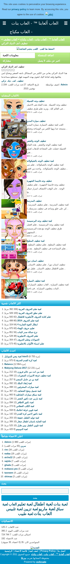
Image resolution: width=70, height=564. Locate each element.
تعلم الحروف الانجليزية (27, 336)
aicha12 (8, 457)
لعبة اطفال (43, 504)
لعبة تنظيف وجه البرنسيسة (39, 221)
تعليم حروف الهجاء (25, 328)
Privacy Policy (48, 551)
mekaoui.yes (11, 469)
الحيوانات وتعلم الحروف (28, 339)
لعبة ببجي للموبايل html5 (16, 356)
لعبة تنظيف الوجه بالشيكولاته (40, 161)
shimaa (8, 476)
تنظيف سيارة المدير (36, 121)
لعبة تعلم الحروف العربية (30, 309)
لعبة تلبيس (14, 509)
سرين (23, 446)
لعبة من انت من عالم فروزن (30, 372)
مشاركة (7, 60)
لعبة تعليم (25, 504)
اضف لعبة (33, 551)
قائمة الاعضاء (21, 551)
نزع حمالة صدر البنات (27, 332)
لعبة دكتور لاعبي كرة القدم (29, 414)
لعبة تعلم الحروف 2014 (28, 320)
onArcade (41, 562)
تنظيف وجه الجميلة (36, 101)
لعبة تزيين (31, 509)
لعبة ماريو (47, 508)
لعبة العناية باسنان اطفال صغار (31, 421)
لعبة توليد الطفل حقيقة (28, 417)
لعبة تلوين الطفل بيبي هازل (30, 425)
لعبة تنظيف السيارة (36, 281)
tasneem (8, 472)
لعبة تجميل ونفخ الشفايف (29, 391)
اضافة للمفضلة (46, 55)
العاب (13, 504)
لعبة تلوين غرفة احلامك (27, 410)
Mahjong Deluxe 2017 (15, 368)
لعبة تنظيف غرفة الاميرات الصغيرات (34, 375)
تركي (3, 81)
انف (14, 81)
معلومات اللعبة (11, 55)
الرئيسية (8, 551)
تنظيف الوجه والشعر (36, 141)
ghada (7, 465)
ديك (9, 81)
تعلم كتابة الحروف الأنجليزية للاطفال (34, 317)
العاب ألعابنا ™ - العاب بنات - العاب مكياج (42, 39)
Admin (64, 84)
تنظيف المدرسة (34, 201)
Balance (8, 364)
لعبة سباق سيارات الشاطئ (28, 394)
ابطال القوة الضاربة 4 (27, 324)
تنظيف (20, 81)
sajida (7, 461)
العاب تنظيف (10, 39)
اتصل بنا (61, 551)
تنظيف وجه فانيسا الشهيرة (39, 181)
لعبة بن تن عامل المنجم (27, 379)
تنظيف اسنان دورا (35, 261)
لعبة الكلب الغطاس (25, 406)
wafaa (7, 453)
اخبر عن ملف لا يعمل (49, 60)
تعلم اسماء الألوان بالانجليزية (30, 343)
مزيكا (23, 558)
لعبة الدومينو (22, 429)
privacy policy (19, 9)
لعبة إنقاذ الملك (24, 383)
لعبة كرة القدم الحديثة (26, 360)
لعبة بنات (61, 504)
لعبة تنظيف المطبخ (36, 241)
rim (6, 449)
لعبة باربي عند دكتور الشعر (29, 398)
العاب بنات (43, 513)
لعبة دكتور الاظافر (25, 402)
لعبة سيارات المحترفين (28, 387)
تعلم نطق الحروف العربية (30, 313)
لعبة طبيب (25, 514)
